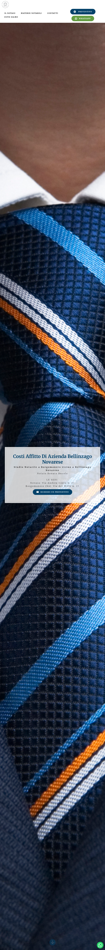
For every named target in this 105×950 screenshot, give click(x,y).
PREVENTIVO (85, 12)
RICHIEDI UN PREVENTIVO (55, 492)
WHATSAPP (85, 19)
